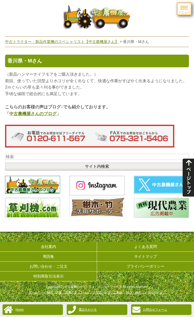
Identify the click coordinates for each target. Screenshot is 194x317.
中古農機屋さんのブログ (33, 113)
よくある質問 (145, 246)
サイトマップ (145, 256)
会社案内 (48, 246)
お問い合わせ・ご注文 (48, 266)
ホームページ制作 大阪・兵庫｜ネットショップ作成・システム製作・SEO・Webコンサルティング (97, 292)
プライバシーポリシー (145, 266)
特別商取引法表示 (48, 276)
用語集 (48, 256)
